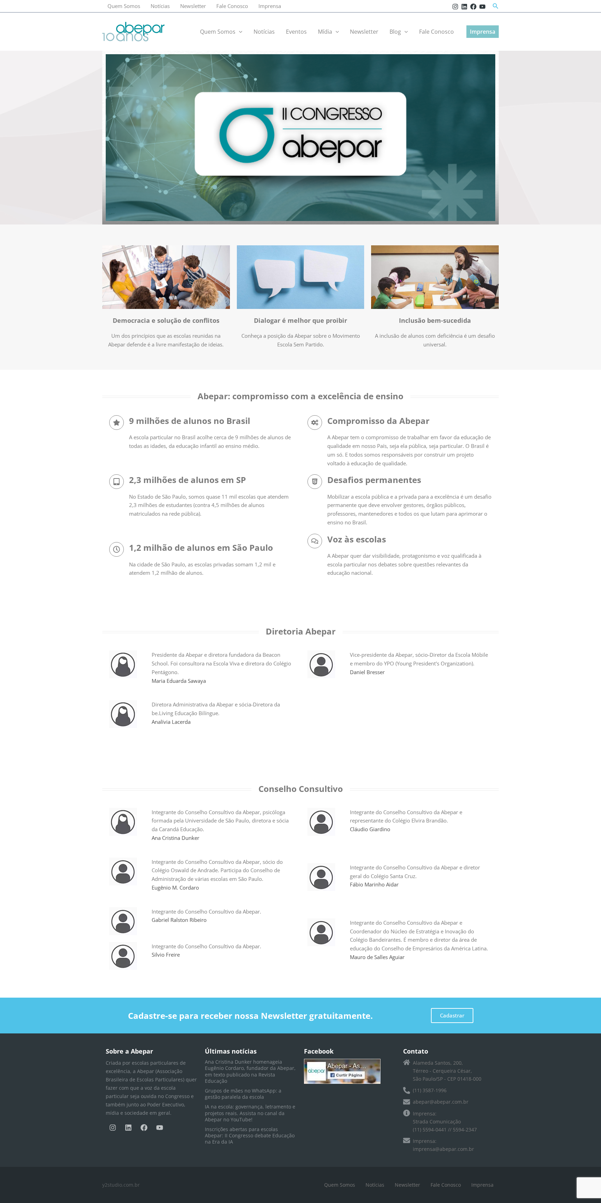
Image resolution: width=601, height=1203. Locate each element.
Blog (395, 31)
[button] (495, 6)
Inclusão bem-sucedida (435, 320)
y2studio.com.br (121, 1184)
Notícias (160, 5)
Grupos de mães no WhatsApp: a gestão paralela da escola (243, 1093)
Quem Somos (123, 5)
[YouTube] (482, 6)
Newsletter (193, 5)
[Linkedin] (464, 6)
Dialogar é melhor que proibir (300, 320)
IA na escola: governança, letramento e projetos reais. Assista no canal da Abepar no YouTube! (250, 1112)
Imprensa (269, 5)
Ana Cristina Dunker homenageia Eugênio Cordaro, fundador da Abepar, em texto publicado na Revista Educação (250, 1071)
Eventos (296, 31)
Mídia (325, 31)
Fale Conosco (232, 5)
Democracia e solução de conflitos (166, 320)
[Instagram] (455, 6)
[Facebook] (473, 6)
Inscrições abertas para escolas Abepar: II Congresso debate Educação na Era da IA (250, 1135)
